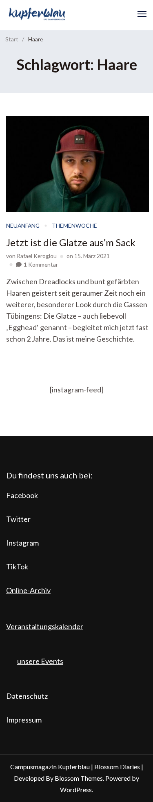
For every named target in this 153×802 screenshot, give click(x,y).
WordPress (76, 789)
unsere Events (40, 661)
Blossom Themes (79, 778)
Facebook (22, 495)
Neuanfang (23, 225)
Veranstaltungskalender (44, 626)
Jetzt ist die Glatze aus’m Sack (70, 242)
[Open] (142, 14)
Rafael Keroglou (37, 255)
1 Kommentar (41, 264)
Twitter (18, 518)
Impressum (24, 719)
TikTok (17, 566)
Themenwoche (74, 225)
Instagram (22, 542)
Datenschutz (27, 695)
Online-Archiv (28, 590)
